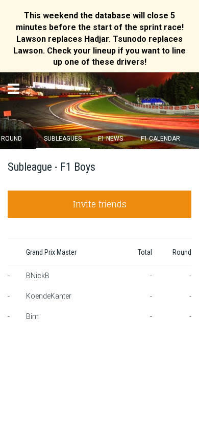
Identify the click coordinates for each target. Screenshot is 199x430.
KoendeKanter (48, 296)
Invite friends (100, 204)
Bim (32, 316)
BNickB (37, 276)
